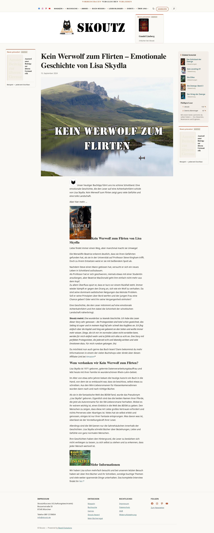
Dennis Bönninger (191, 111)
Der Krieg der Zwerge (196, 94)
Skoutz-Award (94, 514)
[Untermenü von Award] (89, 8)
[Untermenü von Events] (134, 8)
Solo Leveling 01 (194, 69)
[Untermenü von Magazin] (63, 8)
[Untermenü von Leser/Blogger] (123, 8)
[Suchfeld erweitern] (174, 9)
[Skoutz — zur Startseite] (92, 27)
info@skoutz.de (44, 517)
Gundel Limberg (146, 36)
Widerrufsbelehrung (128, 514)
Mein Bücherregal (95, 518)
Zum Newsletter (157, 507)
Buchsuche (92, 507)
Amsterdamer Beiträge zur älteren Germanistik (28, 66)
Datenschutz (124, 507)
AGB (121, 511)
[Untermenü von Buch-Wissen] (105, 8)
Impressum (124, 503)
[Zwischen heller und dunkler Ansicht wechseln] (153, 8)
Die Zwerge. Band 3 (195, 86)
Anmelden (162, 9)
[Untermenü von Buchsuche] (78, 8)
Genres (91, 511)
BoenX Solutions (65, 528)
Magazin (91, 503)
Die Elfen (191, 77)
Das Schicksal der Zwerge (194, 60)
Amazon (90, 356)
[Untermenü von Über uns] (147, 8)
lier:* (81, 481)
